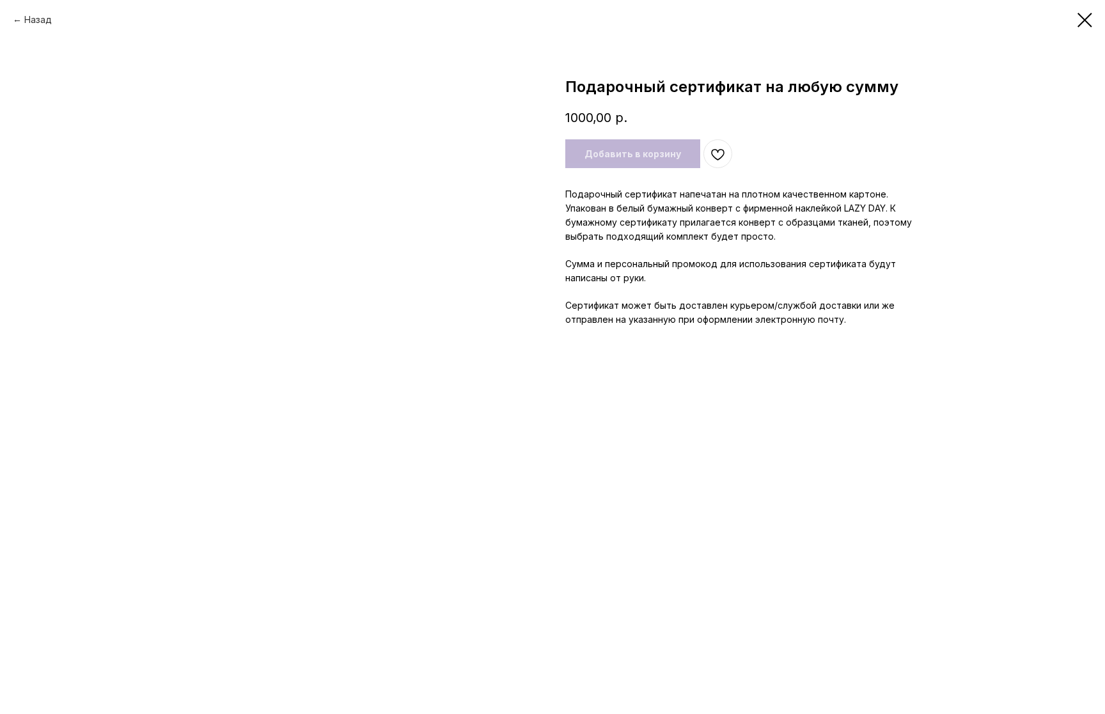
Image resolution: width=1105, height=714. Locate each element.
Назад (38, 19)
